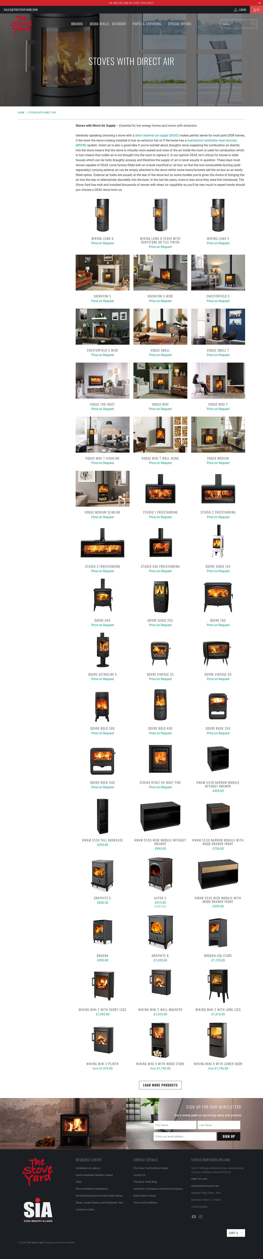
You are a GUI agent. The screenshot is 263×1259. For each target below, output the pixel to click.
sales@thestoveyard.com (21, 10)
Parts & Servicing (147, 23)
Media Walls (99, 23)
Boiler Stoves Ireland (144, 1195)
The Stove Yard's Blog (145, 1181)
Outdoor (119, 23)
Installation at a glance (88, 1168)
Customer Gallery (85, 1209)
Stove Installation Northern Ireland (94, 1175)
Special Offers (179, 23)
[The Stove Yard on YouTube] (194, 1216)
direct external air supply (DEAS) (157, 135)
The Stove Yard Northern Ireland (150, 1168)
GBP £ (233, 1233)
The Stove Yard (34, 1242)
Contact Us (139, 1175)
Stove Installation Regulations (92, 1188)
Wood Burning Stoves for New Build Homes (99, 1195)
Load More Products (160, 1085)
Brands (77, 23)
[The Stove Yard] (23, 26)
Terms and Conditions (145, 1202)
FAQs (78, 1181)
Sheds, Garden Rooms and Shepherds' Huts (99, 1202)
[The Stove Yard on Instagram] (201, 1216)
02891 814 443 (199, 1178)
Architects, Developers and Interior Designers (158, 1188)
